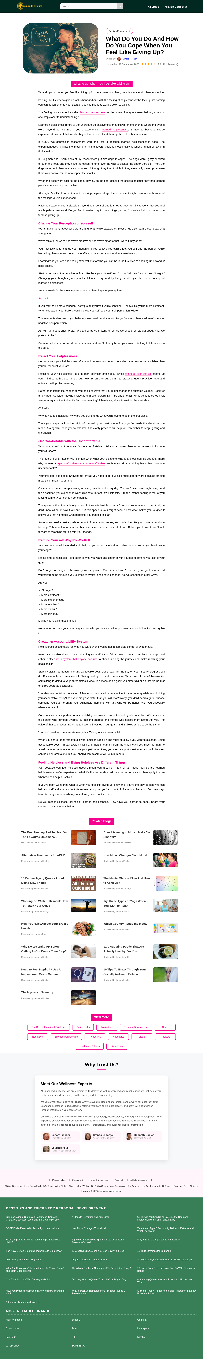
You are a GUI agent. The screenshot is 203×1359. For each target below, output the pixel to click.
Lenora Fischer (129, 59)
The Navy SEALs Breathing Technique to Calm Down (34, 1251)
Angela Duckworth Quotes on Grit (89, 1259)
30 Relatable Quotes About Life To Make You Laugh (164, 1259)
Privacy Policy (58, 1180)
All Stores (153, 7)
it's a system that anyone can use (76, 659)
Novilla (141, 1337)
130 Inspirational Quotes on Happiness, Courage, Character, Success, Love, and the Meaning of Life (32, 1218)
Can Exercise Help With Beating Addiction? (29, 1279)
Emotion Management (119, 31)
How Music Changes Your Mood (89, 1228)
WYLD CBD (12, 1345)
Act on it (43, 298)
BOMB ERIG (78, 1345)
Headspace (143, 1328)
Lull (73, 1337)
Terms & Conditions (99, 1180)
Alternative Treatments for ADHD (23, 1302)
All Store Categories (176, 7)
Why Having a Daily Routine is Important (158, 1239)
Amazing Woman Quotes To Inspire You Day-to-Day (99, 1279)
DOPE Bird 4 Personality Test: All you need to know (33, 1228)
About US (119, 1180)
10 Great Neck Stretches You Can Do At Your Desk (98, 1251)
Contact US (77, 1180)
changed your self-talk (138, 373)
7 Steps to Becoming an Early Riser (90, 1217)
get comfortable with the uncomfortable (81, 463)
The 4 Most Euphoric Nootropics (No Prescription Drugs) (101, 1268)
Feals (75, 1328)
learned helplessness (92, 112)
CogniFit (141, 1320)
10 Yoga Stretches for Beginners (154, 1251)
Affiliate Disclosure (138, 1180)
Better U (76, 1320)
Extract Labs (12, 1328)
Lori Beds (11, 1337)
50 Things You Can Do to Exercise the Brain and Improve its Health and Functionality (162, 1218)
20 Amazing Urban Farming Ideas (23, 1259)
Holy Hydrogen (14, 1320)
